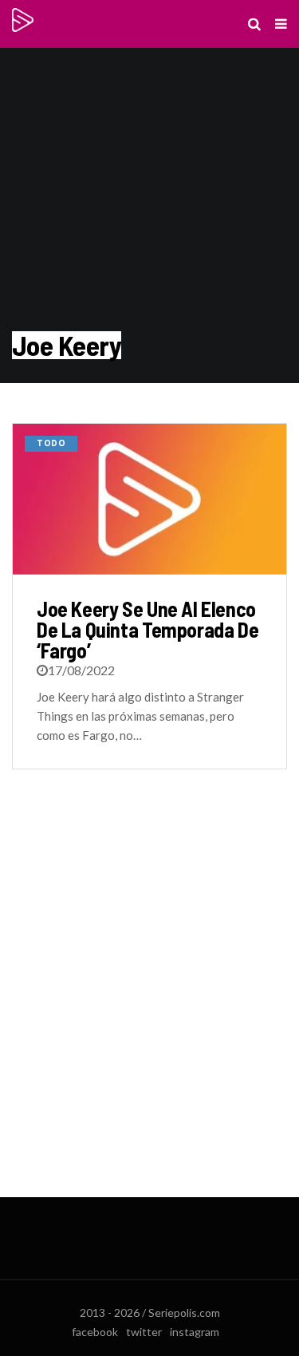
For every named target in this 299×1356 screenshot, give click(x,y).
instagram (194, 1331)
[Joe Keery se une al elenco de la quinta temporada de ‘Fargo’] (149, 499)
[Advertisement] (149, 998)
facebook (95, 1331)
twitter (144, 1331)
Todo (51, 443)
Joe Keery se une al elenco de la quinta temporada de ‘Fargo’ (147, 629)
